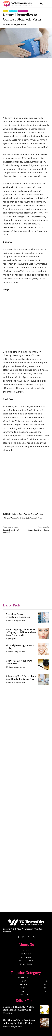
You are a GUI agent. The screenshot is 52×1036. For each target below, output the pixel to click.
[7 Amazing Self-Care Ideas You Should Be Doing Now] (43, 679)
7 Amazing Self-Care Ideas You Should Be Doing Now (21, 677)
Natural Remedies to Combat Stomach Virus (23, 518)
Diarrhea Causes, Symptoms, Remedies (18, 615)
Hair (5, 11)
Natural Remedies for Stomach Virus (27, 514)
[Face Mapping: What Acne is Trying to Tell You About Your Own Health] (43, 633)
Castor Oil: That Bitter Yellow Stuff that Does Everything (18, 1008)
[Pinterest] (28, 937)
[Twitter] (33, 937)
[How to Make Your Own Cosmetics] (43, 664)
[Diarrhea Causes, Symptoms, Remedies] (43, 617)
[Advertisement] (26, 87)
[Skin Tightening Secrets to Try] (43, 649)
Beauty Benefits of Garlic (38, 530)
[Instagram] (23, 937)
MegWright (10, 638)
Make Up (13, 11)
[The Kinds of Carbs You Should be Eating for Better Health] (44, 1022)
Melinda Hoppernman (16, 24)
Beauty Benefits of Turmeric (10, 531)
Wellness (23, 11)
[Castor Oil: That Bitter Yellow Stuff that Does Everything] (44, 1009)
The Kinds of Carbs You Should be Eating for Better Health (19, 1021)
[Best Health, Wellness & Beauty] (17, 4)
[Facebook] (18, 937)
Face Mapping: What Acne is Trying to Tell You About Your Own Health (21, 632)
